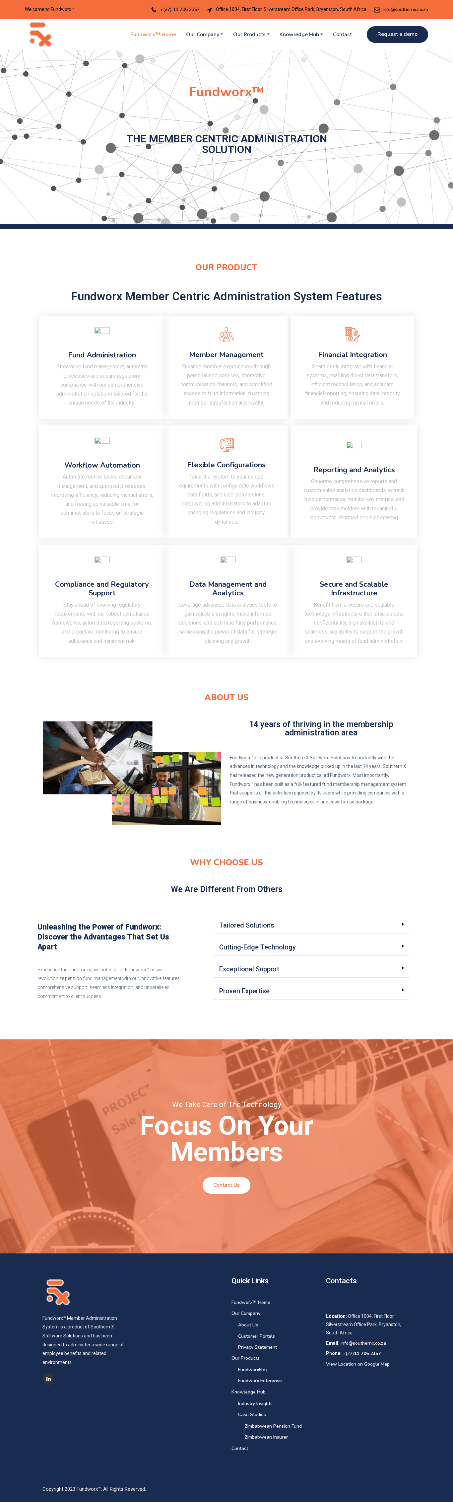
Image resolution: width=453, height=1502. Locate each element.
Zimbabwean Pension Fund (273, 1426)
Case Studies (252, 1414)
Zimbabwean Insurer (266, 1437)
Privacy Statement (257, 1347)
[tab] (311, 925)
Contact (342, 34)
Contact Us (226, 1185)
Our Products (249, 34)
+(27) (348, 1353)
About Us (248, 1325)
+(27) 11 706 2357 (180, 9)
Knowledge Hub (299, 34)
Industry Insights (255, 1403)
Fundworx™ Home (153, 34)
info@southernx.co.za (405, 9)
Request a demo (397, 34)
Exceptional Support (249, 969)
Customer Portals (256, 1336)
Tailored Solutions (246, 925)
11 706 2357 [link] (367, 1353)
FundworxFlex (253, 1370)
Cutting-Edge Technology (257, 947)
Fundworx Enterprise (260, 1381)
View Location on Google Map (358, 1364)
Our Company (202, 34)
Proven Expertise (244, 991)
